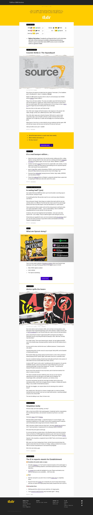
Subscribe (25, 502)
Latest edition (27, 503)
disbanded (38, 173)
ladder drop (54, 477)
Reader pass (56, 502)
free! (34, 169)
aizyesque (33, 181)
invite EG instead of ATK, (37, 491)
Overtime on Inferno (47, 263)
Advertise (55, 503)
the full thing (60, 217)
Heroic (33, 417)
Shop (65, 503)
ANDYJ (35, 326)
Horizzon (33, 129)
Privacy (66, 507)
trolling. (64, 435)
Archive (25, 505)
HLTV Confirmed (32, 332)
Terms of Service (68, 505)
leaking (32, 98)
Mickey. (41, 417)
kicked (39, 163)
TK (38, 489)
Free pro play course (41, 502)
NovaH (35, 90)
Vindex (40, 481)
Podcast (66, 502)
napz (32, 494)
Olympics (35, 465)
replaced (36, 177)
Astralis (43, 326)
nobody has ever (59, 425)
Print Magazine (26, 506)
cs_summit (30, 470)
